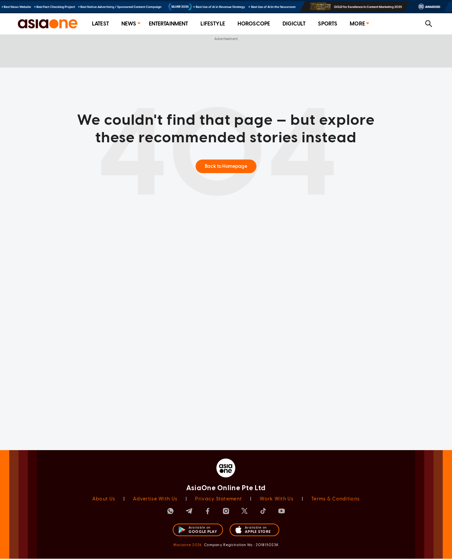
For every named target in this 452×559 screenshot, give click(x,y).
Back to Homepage (226, 166)
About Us (103, 499)
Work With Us (276, 499)
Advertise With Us (155, 499)
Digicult (294, 24)
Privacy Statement (218, 499)
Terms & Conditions (335, 499)
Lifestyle (213, 24)
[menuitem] (100, 24)
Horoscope (254, 24)
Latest (100, 24)
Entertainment (168, 24)
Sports (327, 24)
